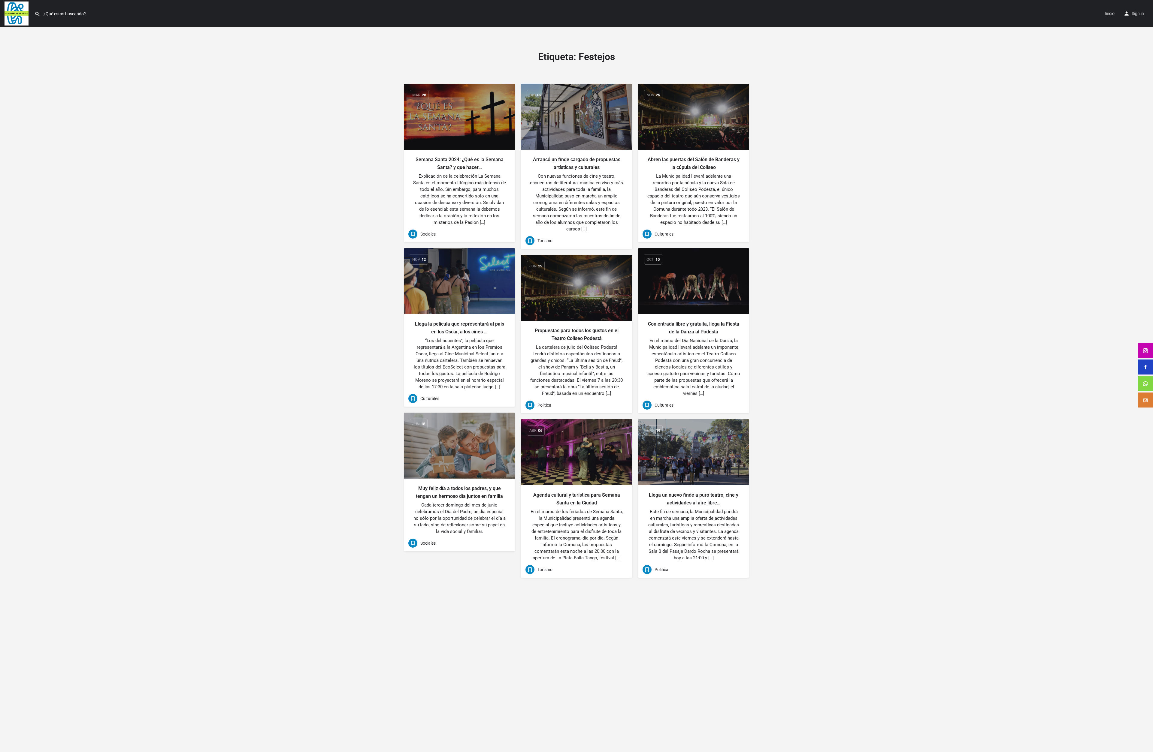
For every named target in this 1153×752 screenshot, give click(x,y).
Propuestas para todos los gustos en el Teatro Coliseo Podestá (577, 334)
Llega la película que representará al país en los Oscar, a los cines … (459, 328)
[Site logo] (17, 13)
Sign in (1138, 13)
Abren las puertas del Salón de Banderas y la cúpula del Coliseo (694, 163)
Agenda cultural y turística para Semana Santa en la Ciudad (576, 499)
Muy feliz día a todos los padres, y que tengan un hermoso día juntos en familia (459, 492)
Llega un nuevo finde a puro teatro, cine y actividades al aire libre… (693, 499)
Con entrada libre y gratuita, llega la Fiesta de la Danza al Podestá (693, 328)
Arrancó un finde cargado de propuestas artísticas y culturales (576, 163)
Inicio (1110, 13)
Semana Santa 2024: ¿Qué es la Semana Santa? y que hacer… (460, 163)
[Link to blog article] (459, 117)
